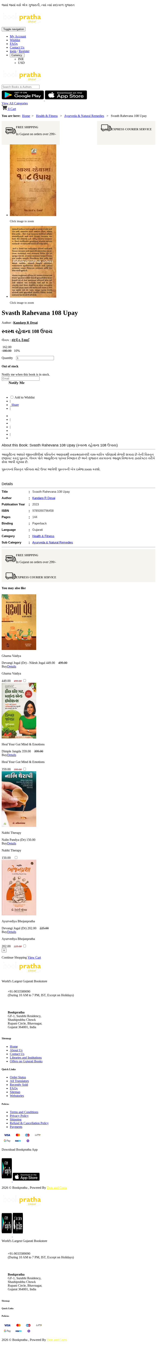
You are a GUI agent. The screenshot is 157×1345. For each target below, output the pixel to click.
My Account (18, 36)
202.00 (31, 928)
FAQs (14, 43)
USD (21, 63)
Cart (12, 109)
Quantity (8, 358)
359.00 (26, 751)
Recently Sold (19, 1084)
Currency (17, 55)
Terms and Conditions (24, 1112)
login (13, 51)
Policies (5, 1316)
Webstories (17, 1095)
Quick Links (7, 1308)
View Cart (34, 957)
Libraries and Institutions (26, 1057)
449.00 (50, 663)
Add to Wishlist (25, 397)
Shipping (15, 1119)
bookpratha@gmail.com (23, 1003)
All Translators (19, 1081)
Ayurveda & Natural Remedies (84, 116)
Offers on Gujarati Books (26, 1061)
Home (26, 116)
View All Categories (15, 103)
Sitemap (15, 1092)
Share (14, 404)
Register (24, 51)
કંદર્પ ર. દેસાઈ (20, 340)
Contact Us (17, 47)
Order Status (18, 1077)
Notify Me (16, 383)
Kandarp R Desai (25, 322)
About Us (16, 1050)
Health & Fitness (47, 116)
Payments (16, 1127)
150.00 (30, 839)
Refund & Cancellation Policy (29, 1123)
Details (11, 666)
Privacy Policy (19, 1115)
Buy (4, 666)
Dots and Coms (57, 1187)
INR (21, 59)
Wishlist (15, 40)
